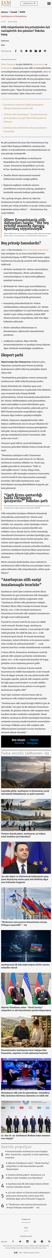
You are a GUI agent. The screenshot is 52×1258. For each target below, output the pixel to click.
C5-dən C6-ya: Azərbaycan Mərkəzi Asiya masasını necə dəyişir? (25, 1137)
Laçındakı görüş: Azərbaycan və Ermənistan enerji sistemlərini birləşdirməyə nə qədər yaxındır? (25, 792)
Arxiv (4, 22)
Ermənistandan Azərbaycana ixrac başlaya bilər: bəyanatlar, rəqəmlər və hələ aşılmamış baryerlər (24, 1051)
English (22, 12)
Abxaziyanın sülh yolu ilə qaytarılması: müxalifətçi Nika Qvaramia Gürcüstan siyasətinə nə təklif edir (25, 1094)
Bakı (3, 45)
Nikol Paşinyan (8, 64)
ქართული (4, 12)
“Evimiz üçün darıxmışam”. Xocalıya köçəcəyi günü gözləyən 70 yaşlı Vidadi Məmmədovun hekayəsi (25, 118)
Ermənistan (6, 68)
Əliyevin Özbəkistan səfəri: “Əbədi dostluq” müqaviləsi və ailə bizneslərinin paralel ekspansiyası (26, 1009)
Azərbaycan (39, 64)
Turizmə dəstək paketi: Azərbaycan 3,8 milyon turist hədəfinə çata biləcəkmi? (23, 835)
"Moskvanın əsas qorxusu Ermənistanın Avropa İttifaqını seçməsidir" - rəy (24, 923)
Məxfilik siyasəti (26, 1236)
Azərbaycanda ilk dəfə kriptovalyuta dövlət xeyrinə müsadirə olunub (25, 966)
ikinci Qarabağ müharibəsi (35, 250)
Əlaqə (26, 1228)
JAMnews (5, 41)
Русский (14, 12)
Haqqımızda (26, 1219)
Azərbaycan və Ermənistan (14, 16)
